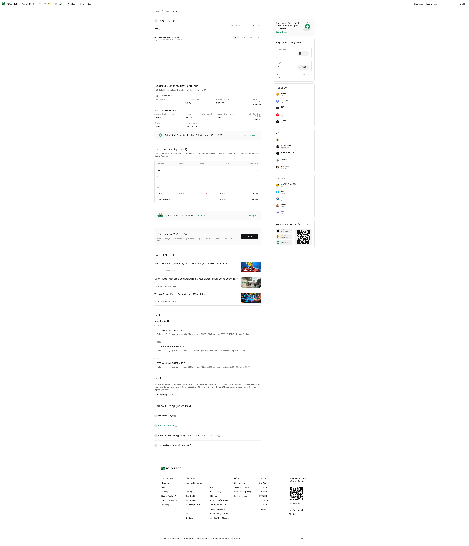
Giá (167, 11)
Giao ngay (189, 491)
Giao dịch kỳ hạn (192, 496)
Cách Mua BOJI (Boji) (167, 426)
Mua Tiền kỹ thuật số (194, 483)
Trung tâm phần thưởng (219, 500)
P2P (187, 487)
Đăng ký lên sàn (240, 496)
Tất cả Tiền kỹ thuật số (219, 513)
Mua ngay (252, 216)
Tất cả (258, 37)
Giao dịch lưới (191, 500)
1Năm (251, 37)
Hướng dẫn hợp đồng (242, 491)
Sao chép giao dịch (193, 505)
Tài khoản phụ (215, 491)
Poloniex (10, 4)
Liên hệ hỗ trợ (239, 483)
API (211, 487)
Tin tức (164, 487)
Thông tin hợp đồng (241, 487)
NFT (187, 513)
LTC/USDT (263, 509)
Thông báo (165, 483)
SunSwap (189, 518)
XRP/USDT (263, 496)
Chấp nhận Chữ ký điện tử (220, 538)
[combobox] (236, 25)
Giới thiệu (213, 496)
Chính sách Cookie (203, 538)
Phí (211, 483)
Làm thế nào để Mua (218, 505)
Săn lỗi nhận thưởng (169, 500)
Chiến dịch (165, 491)
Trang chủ (158, 11)
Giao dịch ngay (250, 135)
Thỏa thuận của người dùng (170, 538)
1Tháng (243, 37)
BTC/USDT (263, 483)
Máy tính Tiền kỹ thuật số (219, 518)
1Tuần (236, 37)
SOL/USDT (263, 505)
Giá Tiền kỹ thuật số (217, 509)
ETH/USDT (263, 487)
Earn (187, 509)
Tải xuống (165, 505)
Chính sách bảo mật (188, 538)
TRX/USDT (263, 491)
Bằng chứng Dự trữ (168, 496)
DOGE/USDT (264, 500)
